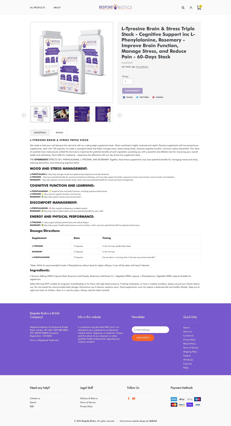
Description (40, 133)
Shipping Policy (190, 351)
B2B (32, 406)
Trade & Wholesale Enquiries (188, 359)
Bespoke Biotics (89, 421)
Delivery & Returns (89, 398)
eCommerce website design (133, 421)
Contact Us (188, 335)
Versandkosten (142, 67)
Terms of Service (190, 347)
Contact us (35, 398)
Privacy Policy (189, 339)
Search (186, 327)
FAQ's (186, 367)
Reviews (59, 133)
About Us (187, 331)
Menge (125, 76)
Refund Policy (189, 343)
